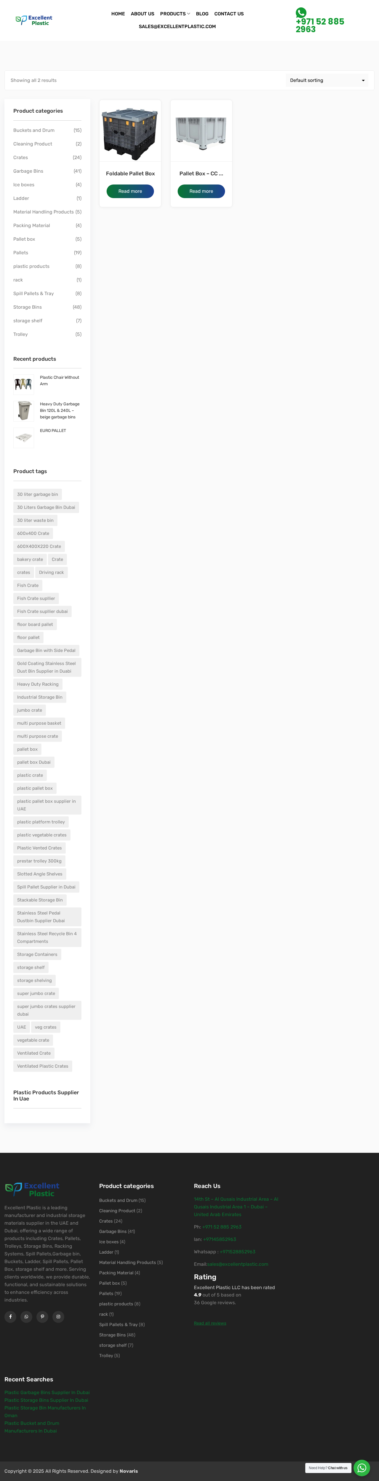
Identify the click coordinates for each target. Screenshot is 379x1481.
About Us (142, 14)
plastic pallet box (35, 788)
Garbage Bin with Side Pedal (46, 650)
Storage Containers (37, 954)
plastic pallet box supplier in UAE (46, 805)
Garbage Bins (28, 171)
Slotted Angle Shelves (39, 874)
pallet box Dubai (34, 762)
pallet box (27, 749)
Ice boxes (23, 184)
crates (23, 572)
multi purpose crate (37, 736)
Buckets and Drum (33, 130)
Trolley (20, 334)
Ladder (21, 198)
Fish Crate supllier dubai (42, 611)
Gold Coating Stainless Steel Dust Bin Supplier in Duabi (46, 667)
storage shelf (27, 320)
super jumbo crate (36, 993)
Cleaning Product (32, 144)
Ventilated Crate (34, 1053)
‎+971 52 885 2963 (222, 1227)
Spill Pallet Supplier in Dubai (46, 887)
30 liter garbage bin (37, 494)
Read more (130, 191)
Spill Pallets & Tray (33, 293)
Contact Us (229, 14)
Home (118, 14)
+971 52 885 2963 (320, 24)
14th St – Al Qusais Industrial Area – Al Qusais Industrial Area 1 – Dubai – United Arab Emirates (236, 1206)
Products (173, 14)
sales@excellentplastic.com (177, 26)
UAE (21, 1027)
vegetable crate (33, 1040)
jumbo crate (29, 710)
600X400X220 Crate (39, 546)
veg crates (46, 1027)
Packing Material (31, 225)
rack (18, 280)
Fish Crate (27, 585)
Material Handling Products (43, 212)
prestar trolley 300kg (39, 861)
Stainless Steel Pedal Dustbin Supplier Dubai (41, 916)
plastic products (31, 266)
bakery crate (30, 559)
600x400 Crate (33, 533)
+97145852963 (219, 1239)
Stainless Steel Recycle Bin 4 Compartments (47, 937)
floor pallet (28, 637)
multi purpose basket (39, 723)
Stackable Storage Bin (40, 900)
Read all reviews (210, 1323)
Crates (20, 157)
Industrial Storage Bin (39, 697)
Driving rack (51, 572)
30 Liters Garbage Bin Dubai (46, 507)
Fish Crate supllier (36, 598)
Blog (202, 14)
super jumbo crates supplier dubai (46, 1010)
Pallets (20, 252)
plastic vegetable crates (42, 835)
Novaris (129, 1471)
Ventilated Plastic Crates (42, 1066)
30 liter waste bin (35, 520)
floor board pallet (35, 624)
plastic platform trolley (41, 822)
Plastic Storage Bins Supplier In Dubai (46, 1400)
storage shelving (34, 980)
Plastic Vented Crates (39, 848)
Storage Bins (27, 307)
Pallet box (24, 239)
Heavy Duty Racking (38, 684)
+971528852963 (238, 1252)
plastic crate (30, 775)
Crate (57, 559)
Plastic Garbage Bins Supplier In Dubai (47, 1392)
